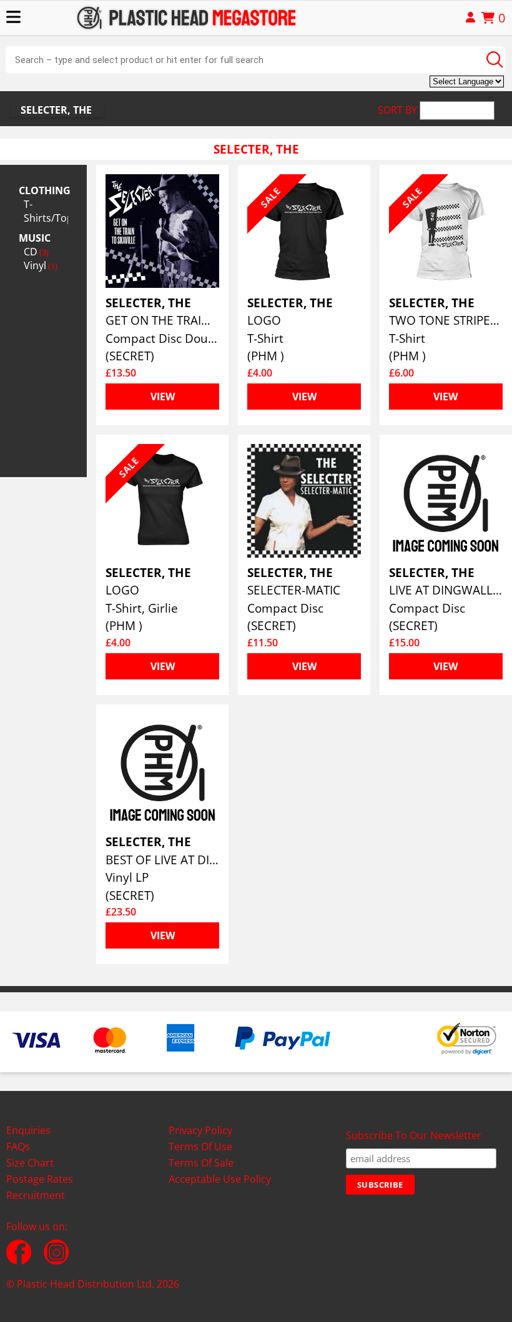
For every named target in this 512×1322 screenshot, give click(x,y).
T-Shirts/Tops (46, 211)
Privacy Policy (200, 1130)
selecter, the (56, 110)
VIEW (162, 396)
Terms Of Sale (201, 1163)
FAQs (18, 1146)
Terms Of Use (200, 1146)
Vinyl (40, 265)
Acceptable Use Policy (220, 1179)
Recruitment (35, 1195)
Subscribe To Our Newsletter (413, 1135)
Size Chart (30, 1163)
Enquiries (28, 1130)
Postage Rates (39, 1179)
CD (36, 252)
